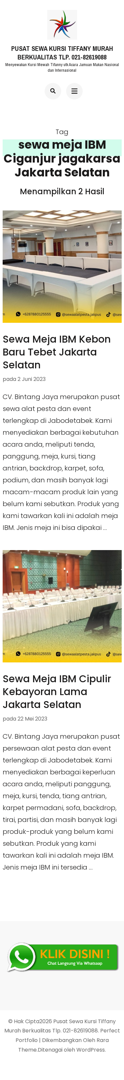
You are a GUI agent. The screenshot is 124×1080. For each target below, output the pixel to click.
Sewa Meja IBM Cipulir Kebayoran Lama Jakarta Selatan (57, 692)
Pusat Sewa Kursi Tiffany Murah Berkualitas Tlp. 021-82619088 (62, 53)
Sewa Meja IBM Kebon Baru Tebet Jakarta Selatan (57, 352)
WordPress (90, 1050)
